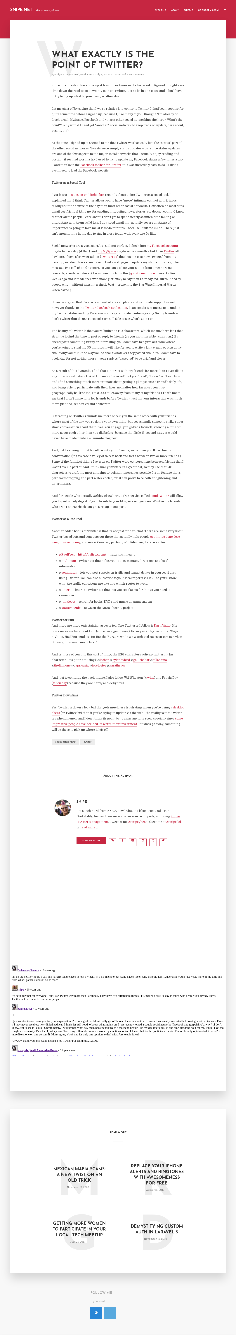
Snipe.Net (21, 10)
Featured (73, 74)
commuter (69, 572)
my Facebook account (162, 245)
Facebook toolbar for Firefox (100, 165)
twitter (87, 742)
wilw (150, 677)
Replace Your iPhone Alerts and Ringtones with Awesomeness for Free (157, 1175)
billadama (160, 660)
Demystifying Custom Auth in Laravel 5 (157, 1230)
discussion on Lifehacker (86, 195)
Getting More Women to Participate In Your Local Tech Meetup (79, 1229)
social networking (65, 742)
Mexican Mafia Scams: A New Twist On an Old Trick (79, 1175)
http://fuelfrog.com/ (92, 554)
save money (71, 542)
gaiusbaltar (141, 660)
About (175, 10)
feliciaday (60, 683)
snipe (58, 74)
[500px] (110, 1313)
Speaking (160, 10)
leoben (104, 660)
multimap (68, 561)
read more (88, 827)
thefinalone (62, 665)
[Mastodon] (96, 1313)
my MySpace (107, 251)
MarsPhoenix (71, 608)
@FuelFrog (67, 554)
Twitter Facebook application (106, 308)
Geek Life (86, 74)
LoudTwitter (159, 496)
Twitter (169, 251)
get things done (161, 536)
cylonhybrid (121, 660)
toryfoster (99, 665)
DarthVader (162, 625)
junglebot (68, 601)
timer (65, 590)
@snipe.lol (173, 822)
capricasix (81, 665)
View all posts (91, 841)
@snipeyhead (138, 822)
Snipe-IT (188, 10)
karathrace (117, 665)
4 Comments (136, 74)
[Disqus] (118, 914)
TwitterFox (109, 257)
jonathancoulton (143, 273)
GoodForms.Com (208, 10)
